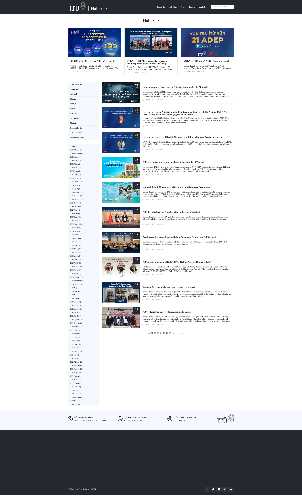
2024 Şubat (75, 256)
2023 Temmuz (76, 281)
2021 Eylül (75, 358)
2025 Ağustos (76, 192)
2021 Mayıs (75, 373)
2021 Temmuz (76, 365)
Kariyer (73, 113)
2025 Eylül (75, 189)
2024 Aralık (76, 221)
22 (155, 333)
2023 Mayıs (75, 288)
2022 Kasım (76, 309)
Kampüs (73, 123)
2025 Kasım (76, 182)
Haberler (173, 7)
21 (152, 333)
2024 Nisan (75, 249)
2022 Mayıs (75, 330)
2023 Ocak (75, 302)
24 (161, 333)
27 (170, 333)
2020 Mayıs (75, 401)
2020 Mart (75, 404)
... (149, 333)
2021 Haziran (76, 369)
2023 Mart (75, 295)
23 (158, 333)
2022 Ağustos (76, 319)
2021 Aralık (76, 348)
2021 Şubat (75, 383)
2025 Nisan (75, 206)
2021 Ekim (75, 355)
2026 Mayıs (75, 160)
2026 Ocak (75, 175)
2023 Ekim (75, 270)
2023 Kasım (76, 266)
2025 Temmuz (76, 196)
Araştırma (74, 118)
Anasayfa (161, 7)
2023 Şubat (75, 298)
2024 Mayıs (75, 245)
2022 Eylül (75, 316)
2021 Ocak (75, 387)
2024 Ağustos (76, 235)
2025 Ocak (75, 217)
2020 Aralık (76, 390)
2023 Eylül (75, 274)
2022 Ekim (75, 312)
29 (176, 333)
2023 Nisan (75, 291)
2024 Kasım (76, 224)
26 (167, 333)
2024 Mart (75, 252)
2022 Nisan (75, 334)
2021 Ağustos (76, 362)
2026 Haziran (76, 157)
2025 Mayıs (75, 203)
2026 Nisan (75, 164)
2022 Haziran (76, 327)
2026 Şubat (75, 171)
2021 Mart (75, 380)
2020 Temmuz (76, 397)
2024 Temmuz (76, 238)
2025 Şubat (75, 213)
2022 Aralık (76, 305)
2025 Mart (75, 210)
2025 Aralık (76, 178)
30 (179, 333)
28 (173, 333)
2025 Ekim (75, 185)
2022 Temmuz (76, 323)
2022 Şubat (75, 341)
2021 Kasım (76, 351)
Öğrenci (73, 94)
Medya (73, 104)
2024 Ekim (75, 228)
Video (183, 7)
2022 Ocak (75, 344)
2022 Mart (75, 337)
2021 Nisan (75, 376)
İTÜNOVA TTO (77, 138)
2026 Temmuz (76, 153)
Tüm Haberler (76, 84)
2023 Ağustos (76, 277)
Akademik (74, 89)
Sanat (72, 109)
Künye (192, 7)
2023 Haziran (76, 284)
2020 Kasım (76, 394)
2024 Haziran (76, 242)
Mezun (73, 99)
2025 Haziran (76, 199)
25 (164, 333)
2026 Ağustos (76, 150)
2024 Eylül (75, 231)
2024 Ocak (75, 259)
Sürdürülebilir (76, 128)
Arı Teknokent (76, 133)
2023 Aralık (76, 263)
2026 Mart (75, 167)
